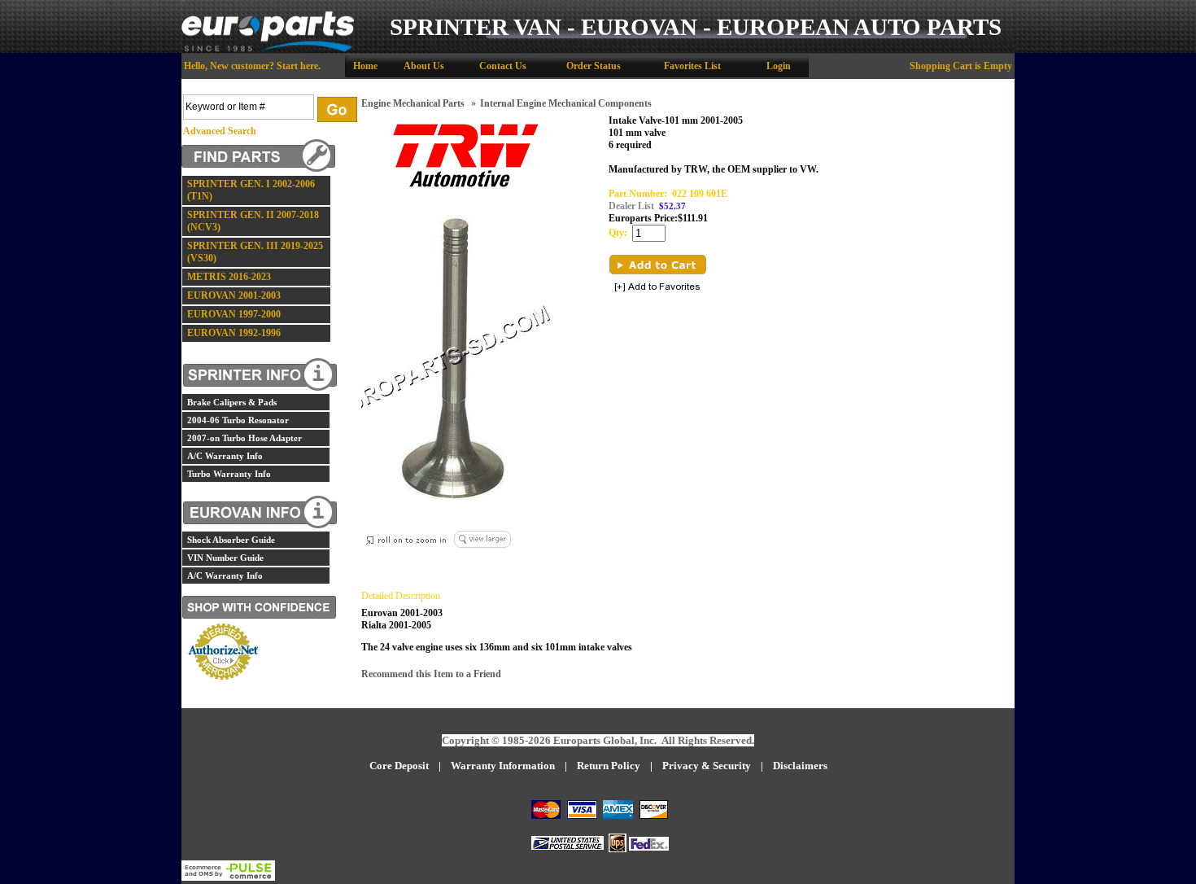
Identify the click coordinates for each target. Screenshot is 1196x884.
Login (778, 66)
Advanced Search (219, 131)
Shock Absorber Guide (231, 540)
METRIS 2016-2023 (229, 276)
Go (337, 109)
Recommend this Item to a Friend (431, 674)
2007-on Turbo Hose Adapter (244, 438)
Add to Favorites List (657, 288)
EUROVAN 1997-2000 (234, 314)
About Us (424, 66)
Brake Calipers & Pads (232, 402)
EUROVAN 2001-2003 (234, 295)
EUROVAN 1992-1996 (234, 333)
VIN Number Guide (225, 557)
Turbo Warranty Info (229, 474)
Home (365, 66)
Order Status (593, 66)
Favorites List (692, 66)
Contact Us (502, 66)
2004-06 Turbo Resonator (238, 420)
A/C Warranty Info (225, 456)
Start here (297, 66)
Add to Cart (658, 264)
